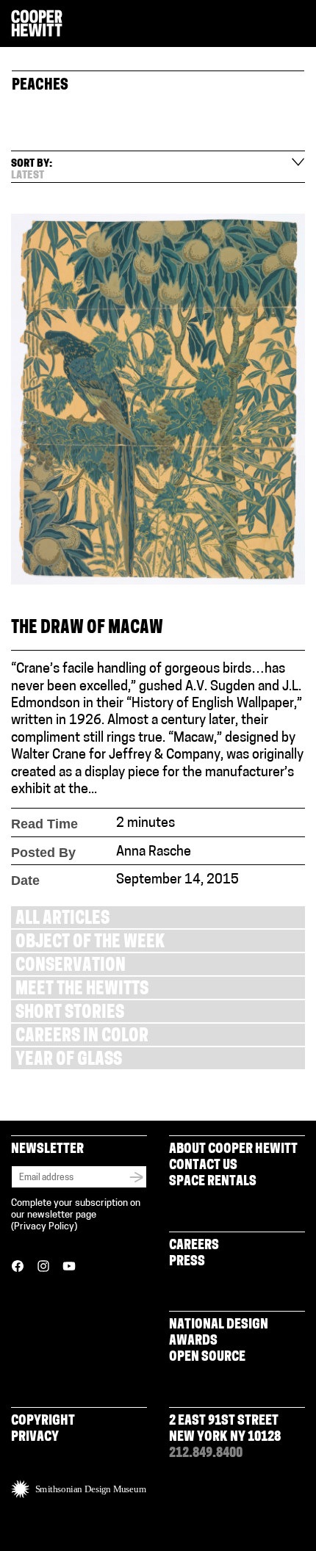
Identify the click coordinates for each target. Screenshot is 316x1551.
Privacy (35, 1438)
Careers (194, 1246)
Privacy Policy (44, 1227)
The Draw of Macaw (87, 629)
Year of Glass (68, 1060)
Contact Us (203, 1166)
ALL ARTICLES (62, 919)
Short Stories (69, 1013)
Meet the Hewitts (81, 990)
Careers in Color (81, 1037)
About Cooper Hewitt (233, 1150)
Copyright (43, 1421)
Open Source (207, 1357)
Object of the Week (90, 943)
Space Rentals (212, 1182)
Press (187, 1262)
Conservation (70, 966)
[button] (299, 24)
